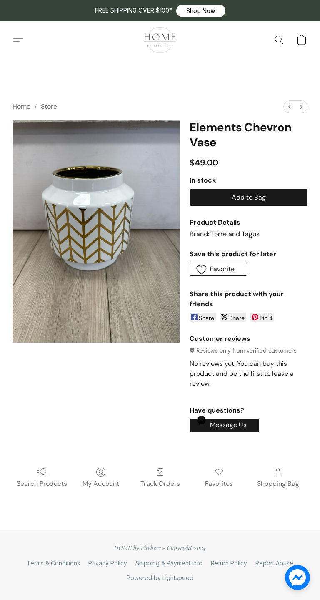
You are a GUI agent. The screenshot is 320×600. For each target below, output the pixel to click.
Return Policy (229, 563)
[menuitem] (289, 107)
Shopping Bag (278, 483)
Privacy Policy (107, 563)
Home (21, 106)
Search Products (42, 483)
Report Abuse (274, 563)
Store (49, 106)
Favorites (219, 483)
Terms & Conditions (53, 563)
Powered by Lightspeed (160, 577)
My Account (100, 483)
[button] (200, 11)
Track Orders (160, 483)
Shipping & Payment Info (168, 563)
